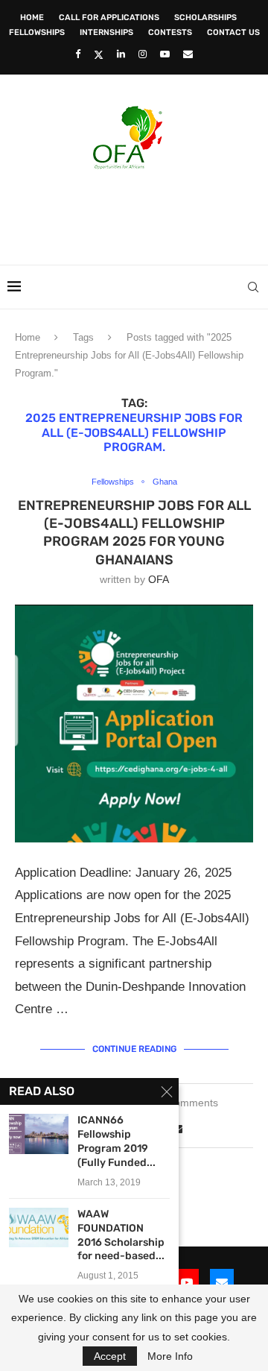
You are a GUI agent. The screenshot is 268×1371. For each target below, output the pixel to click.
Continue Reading (134, 1049)
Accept (110, 1356)
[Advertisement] (137, 212)
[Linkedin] (121, 54)
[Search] (253, 287)
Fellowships (37, 32)
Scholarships (205, 17)
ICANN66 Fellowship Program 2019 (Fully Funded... (116, 1141)
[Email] (188, 54)
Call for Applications (109, 17)
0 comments (189, 1103)
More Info (170, 1356)
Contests (170, 32)
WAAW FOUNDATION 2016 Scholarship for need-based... (121, 1235)
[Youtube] (165, 54)
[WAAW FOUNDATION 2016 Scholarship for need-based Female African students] (38, 1227)
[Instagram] (142, 54)
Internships (106, 32)
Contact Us (233, 32)
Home (32, 17)
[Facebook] (77, 54)
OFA (158, 579)
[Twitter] (98, 54)
